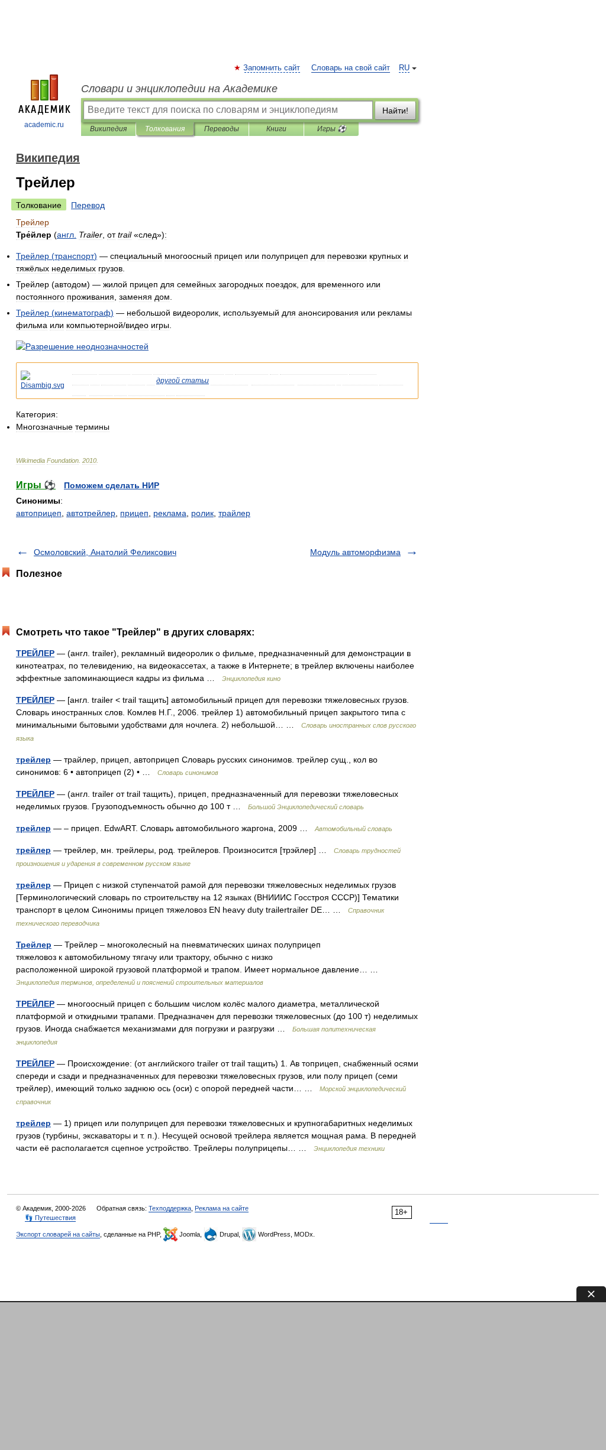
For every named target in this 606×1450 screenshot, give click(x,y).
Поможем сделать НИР (111, 485)
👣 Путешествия (50, 1217)
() (56, 256)
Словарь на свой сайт (350, 68)
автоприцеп (39, 513)
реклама (169, 513)
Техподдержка (170, 1208)
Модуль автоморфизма (355, 552)
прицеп (134, 513)
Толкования (165, 129)
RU (404, 68)
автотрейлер (90, 513)
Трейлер (33, 944)
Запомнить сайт (272, 68)
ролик (202, 513)
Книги (276, 129)
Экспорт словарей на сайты (58, 1234)
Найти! (395, 110)
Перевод (88, 205)
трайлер (234, 513)
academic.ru (44, 125)
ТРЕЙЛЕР (35, 653)
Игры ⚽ (331, 129)
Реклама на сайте (222, 1208)
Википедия (108, 129)
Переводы (221, 129)
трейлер (33, 759)
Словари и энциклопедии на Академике (179, 89)
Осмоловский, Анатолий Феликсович (105, 552)
